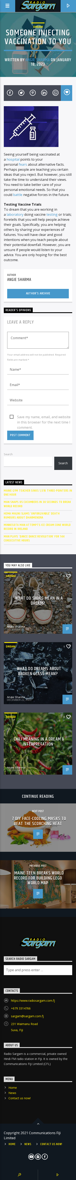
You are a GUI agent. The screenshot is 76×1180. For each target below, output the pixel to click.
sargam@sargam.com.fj (27, 1016)
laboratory (15, 214)
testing (52, 214)
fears (23, 164)
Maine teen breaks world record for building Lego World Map (39, 878)
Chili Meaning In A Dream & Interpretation (39, 742)
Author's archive (38, 293)
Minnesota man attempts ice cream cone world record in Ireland (37, 527)
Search (8, 454)
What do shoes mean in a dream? (39, 601)
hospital (13, 159)
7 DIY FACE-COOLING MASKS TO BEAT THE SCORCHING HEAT (39, 821)
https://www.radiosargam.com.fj (33, 1001)
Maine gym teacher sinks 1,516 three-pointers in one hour (38, 493)
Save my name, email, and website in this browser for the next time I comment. (44, 417)
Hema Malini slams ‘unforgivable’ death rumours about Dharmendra (32, 516)
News (12, 1093)
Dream (38, 27)
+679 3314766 (21, 1008)
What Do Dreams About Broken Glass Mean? (39, 671)
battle (17, 194)
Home (12, 1088)
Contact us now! (19, 1098)
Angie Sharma (38, 60)
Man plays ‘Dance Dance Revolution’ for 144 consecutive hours (34, 538)
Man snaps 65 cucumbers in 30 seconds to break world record (37, 504)
